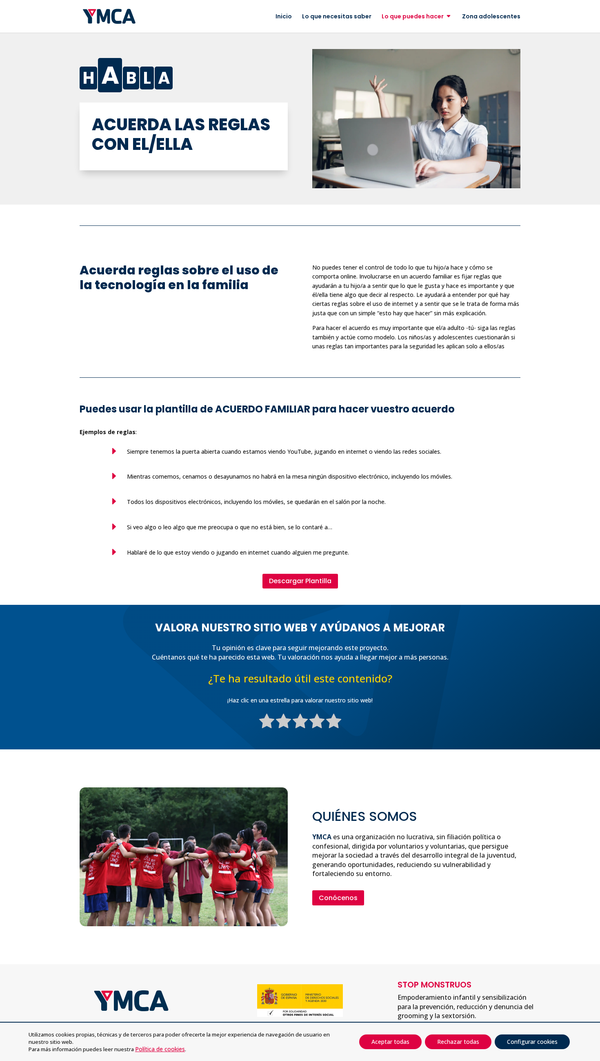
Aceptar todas (390, 1041)
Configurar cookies (532, 1041)
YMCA (321, 836)
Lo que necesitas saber (336, 16)
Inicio (284, 16)
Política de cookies (160, 1049)
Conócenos (338, 898)
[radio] (266, 722)
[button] (584, 1002)
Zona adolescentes (491, 16)
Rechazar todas (458, 1041)
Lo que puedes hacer (413, 16)
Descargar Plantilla (300, 581)
